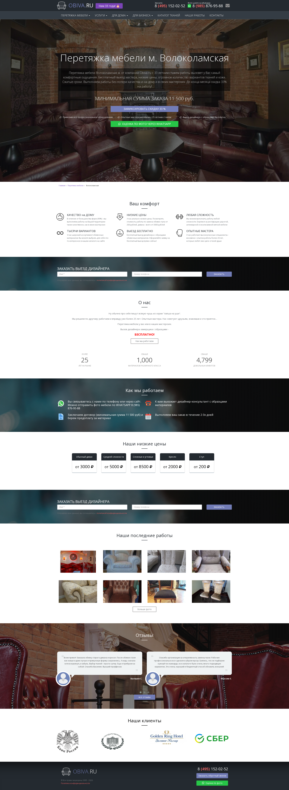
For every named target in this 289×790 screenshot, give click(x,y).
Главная (62, 185)
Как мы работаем (144, 341)
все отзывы (145, 697)
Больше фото (144, 609)
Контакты (217, 15)
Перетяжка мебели (75, 15)
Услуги (100, 15)
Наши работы (195, 15)
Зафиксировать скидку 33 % (145, 109)
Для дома (119, 15)
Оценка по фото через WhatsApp (146, 124)
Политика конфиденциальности (75, 783)
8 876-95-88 (208, 6)
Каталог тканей (169, 15)
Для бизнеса (142, 15)
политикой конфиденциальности (112, 280)
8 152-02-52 (170, 6)
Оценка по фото (213, 783)
